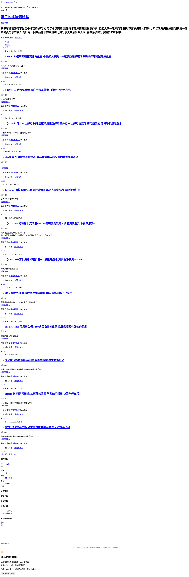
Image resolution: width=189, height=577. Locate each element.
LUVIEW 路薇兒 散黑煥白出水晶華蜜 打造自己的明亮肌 (38, 90)
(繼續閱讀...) (5, 68)
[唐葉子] (7, 542)
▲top (3, 81)
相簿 (7, 42)
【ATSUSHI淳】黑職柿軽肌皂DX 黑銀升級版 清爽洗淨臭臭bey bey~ (44, 259)
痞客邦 (13, 73)
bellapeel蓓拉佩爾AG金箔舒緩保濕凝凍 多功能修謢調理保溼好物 (42, 190)
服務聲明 (115, 547)
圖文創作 (18, 38)
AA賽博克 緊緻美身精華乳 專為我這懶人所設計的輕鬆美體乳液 (42, 157)
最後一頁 (12, 454)
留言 (18, 73)
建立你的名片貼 (5, 544)
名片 (7, 47)
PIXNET (78, 547)
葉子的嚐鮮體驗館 (15, 17)
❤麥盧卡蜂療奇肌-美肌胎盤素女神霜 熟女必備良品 (34, 360)
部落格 (7, 45)
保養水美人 (18, 77)
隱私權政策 (106, 547)
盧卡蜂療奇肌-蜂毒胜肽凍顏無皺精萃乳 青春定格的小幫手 (38, 293)
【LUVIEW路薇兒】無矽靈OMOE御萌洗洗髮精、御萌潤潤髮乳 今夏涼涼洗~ (50, 223)
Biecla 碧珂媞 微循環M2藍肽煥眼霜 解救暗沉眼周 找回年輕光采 (42, 393)
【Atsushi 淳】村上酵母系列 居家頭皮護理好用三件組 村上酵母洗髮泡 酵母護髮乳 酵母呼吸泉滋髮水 (63, 123)
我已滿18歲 (5, 573)
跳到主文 (4, 23)
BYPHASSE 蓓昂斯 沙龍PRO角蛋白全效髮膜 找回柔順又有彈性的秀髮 (46, 326)
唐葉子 (2, 523)
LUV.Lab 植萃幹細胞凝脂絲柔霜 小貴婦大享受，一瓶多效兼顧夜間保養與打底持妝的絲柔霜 (58, 56)
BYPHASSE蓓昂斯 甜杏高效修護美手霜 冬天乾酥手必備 (37, 427)
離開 (12, 573)
